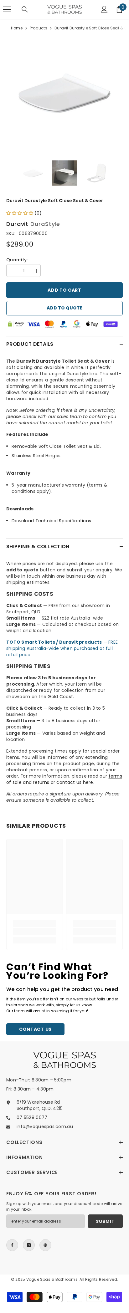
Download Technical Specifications (51, 521)
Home (17, 28)
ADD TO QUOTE (64, 308)
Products (38, 28)
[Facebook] (12, 1245)
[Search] (24, 9)
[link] (34, 931)
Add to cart (64, 290)
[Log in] (104, 9)
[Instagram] (29, 1245)
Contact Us (35, 1029)
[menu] (7, 9)
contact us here (74, 782)
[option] (64, 93)
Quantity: (17, 260)
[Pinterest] (45, 1245)
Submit (105, 1221)
